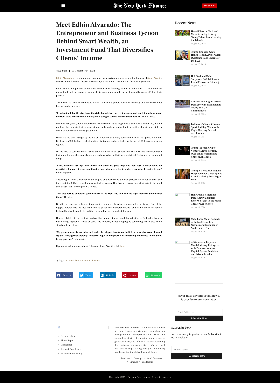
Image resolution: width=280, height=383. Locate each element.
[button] (64, 275)
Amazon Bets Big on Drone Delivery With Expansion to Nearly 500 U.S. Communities (206, 106)
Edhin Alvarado (64, 78)
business (69, 260)
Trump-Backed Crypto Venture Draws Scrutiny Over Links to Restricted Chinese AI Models (204, 152)
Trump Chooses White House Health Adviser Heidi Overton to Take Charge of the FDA (206, 56)
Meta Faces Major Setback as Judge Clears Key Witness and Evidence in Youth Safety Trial (205, 223)
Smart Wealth (154, 78)
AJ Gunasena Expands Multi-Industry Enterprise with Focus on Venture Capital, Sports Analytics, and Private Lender (205, 248)
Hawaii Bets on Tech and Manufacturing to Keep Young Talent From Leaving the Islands (206, 36)
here (122, 246)
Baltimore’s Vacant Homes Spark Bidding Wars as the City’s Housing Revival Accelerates (205, 129)
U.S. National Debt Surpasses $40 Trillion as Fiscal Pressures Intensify (205, 79)
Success (96, 260)
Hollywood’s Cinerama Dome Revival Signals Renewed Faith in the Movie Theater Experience (206, 199)
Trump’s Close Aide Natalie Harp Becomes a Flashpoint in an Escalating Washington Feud (206, 175)
